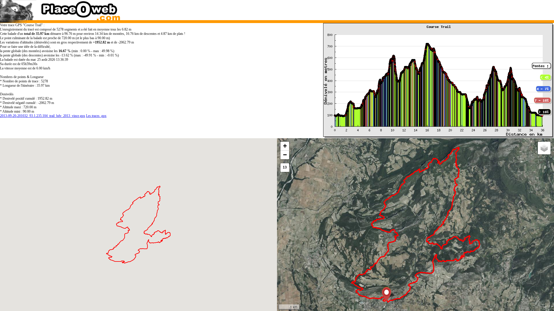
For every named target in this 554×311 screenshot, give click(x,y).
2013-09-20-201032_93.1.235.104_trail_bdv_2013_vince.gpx (42, 116)
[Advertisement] (408, 8)
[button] (386, 294)
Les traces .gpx (96, 116)
